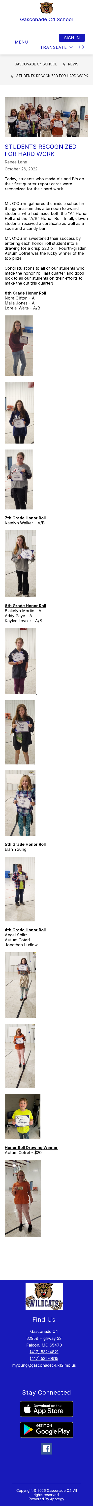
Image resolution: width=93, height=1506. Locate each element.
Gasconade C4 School (36, 64)
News (73, 64)
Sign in (72, 37)
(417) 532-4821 (44, 1351)
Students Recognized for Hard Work (52, 76)
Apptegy (57, 1499)
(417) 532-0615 (44, 1358)
